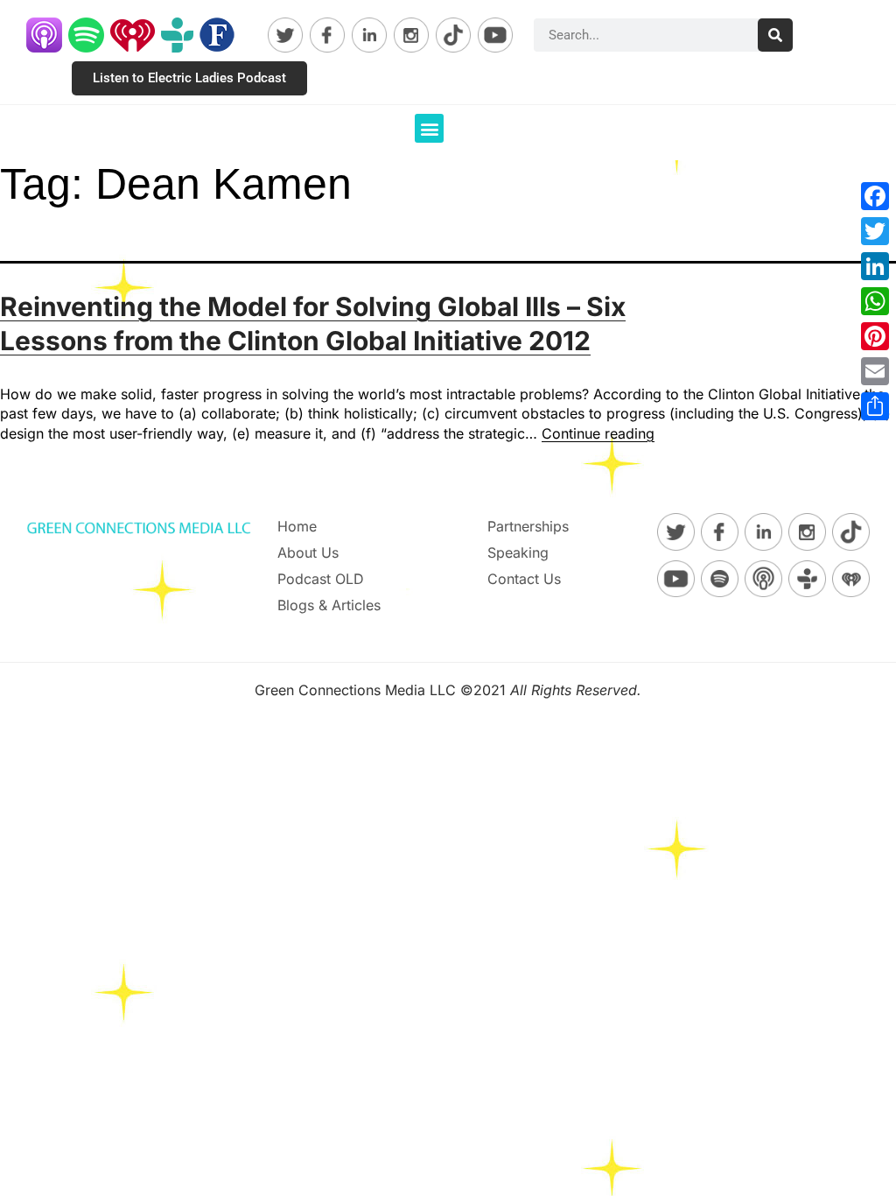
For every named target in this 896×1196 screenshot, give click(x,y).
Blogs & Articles (329, 605)
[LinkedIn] (875, 266)
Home (297, 526)
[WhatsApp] (875, 301)
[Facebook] (875, 196)
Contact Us (524, 578)
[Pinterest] (875, 336)
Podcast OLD (320, 578)
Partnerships (528, 526)
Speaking (518, 552)
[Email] (875, 371)
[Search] (775, 35)
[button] (429, 128)
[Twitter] (875, 231)
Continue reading (598, 433)
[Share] (875, 406)
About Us (308, 552)
